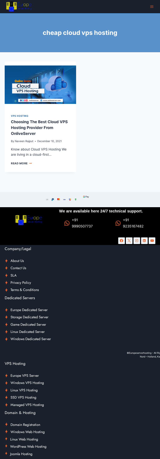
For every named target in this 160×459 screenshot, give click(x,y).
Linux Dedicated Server (28, 331)
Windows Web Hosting (28, 431)
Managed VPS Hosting (27, 404)
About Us (17, 260)
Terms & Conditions (25, 289)
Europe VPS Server (25, 375)
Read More (21, 163)
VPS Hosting (19, 115)
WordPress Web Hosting (28, 446)
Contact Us (18, 268)
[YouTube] (152, 240)
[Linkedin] (144, 240)
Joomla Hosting (21, 453)
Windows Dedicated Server (31, 338)
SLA (14, 275)
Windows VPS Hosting (27, 382)
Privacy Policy (21, 282)
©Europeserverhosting (139, 352)
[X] (129, 240)
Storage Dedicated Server (29, 317)
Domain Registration (25, 424)
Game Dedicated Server (28, 324)
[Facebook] (121, 240)
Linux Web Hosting (24, 439)
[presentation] (40, 85)
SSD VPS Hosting (23, 397)
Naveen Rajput (24, 141)
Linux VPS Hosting (24, 390)
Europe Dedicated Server (29, 309)
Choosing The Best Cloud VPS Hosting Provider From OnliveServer (39, 127)
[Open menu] (151, 7)
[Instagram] (136, 240)
